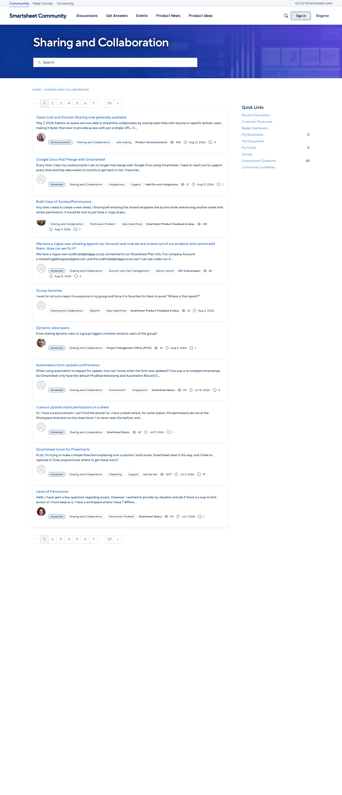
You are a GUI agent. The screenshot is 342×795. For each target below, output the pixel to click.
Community (19, 3)
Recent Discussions (256, 115)
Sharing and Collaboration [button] (93, 142)
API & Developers (189, 271)
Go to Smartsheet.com (314, 3)
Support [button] (136, 184)
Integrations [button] (116, 184)
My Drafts (276, 148)
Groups (247, 154)
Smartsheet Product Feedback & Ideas (170, 224)
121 (109, 103)
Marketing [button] (115, 474)
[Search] (286, 16)
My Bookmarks (276, 134)
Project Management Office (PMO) (129, 348)
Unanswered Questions (276, 161)
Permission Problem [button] (102, 224)
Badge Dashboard (255, 128)
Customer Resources (257, 121)
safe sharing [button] (123, 142)
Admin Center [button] (165, 271)
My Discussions (253, 141)
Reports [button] (95, 311)
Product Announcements (151, 142)
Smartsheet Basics (163, 390)
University (65, 3)
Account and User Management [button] (129, 271)
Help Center (43, 3)
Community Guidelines (258, 167)
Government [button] (117, 390)
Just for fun (150, 474)
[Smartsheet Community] (38, 16)
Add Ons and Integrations (161, 184)
